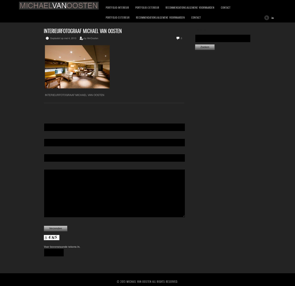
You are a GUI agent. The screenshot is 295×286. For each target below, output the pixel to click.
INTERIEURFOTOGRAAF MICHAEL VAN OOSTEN (83, 31)
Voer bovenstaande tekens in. (62, 247)
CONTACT (226, 7)
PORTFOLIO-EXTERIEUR (147, 7)
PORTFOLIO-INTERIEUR (117, 7)
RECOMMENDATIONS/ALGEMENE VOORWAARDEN (190, 7)
